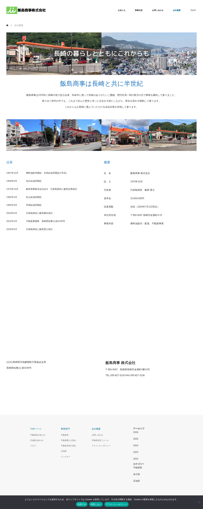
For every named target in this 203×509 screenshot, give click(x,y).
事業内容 (139, 10)
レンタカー (65, 457)
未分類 (136, 474)
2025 (135, 439)
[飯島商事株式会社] (26, 10)
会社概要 (177, 10)
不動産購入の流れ (68, 440)
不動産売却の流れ (68, 446)
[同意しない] (199, 502)
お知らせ (121, 10)
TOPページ (35, 429)
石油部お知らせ (36, 440)
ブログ (193, 10)
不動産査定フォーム (100, 440)
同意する (82, 504)
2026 (135, 432)
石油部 (64, 451)
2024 (135, 445)
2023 (135, 452)
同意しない (96, 504)
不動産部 (65, 435)
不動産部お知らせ (37, 435)
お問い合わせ (158, 10)
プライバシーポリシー (101, 446)
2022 (135, 458)
